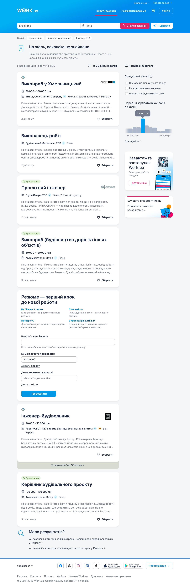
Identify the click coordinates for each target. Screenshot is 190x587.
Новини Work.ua (78, 576)
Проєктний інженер (43, 187)
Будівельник (35, 38)
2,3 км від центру (71, 195)
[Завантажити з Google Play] (133, 566)
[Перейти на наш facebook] (60, 566)
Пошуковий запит (137, 76)
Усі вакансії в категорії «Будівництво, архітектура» (66, 548)
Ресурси (22, 576)
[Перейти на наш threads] (69, 566)
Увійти (166, 10)
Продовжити (39, 393)
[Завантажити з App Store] (111, 566)
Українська (23, 565)
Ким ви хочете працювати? (38, 353)
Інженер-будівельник (59, 38)
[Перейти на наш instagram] (78, 566)
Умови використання (118, 576)
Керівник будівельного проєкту (56, 484)
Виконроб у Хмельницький (51, 84)
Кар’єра (61, 576)
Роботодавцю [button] (157, 565)
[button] (153, 11)
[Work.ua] (27, 10)
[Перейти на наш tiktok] (96, 566)
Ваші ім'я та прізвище (34, 336)
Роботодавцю (161, 2)
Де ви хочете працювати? (37, 372)
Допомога (97, 576)
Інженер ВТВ (83, 38)
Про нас (49, 576)
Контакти (35, 576)
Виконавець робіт (41, 135)
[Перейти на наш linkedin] (87, 566)
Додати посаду (30, 365)
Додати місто (29, 384)
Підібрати (164, 25)
